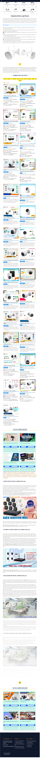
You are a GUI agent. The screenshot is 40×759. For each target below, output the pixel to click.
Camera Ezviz (29, 746)
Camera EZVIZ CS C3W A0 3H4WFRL (9, 390)
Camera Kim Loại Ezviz (20, 75)
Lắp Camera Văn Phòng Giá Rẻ (25, 721)
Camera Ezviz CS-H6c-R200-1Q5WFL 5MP (27, 219)
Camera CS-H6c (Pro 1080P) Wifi (9, 365)
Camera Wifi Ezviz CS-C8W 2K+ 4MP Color (11, 145)
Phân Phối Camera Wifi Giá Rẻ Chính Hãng (13, 475)
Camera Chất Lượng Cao (20, 746)
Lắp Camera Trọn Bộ (19, 742)
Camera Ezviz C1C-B (23, 239)
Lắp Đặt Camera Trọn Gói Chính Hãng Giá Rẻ (11, 722)
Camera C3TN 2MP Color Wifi (8, 217)
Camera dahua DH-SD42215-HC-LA (23, 472)
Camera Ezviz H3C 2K (7, 344)
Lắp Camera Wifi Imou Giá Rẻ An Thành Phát (20, 476)
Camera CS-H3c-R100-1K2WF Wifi (26, 97)
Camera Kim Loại (6, 82)
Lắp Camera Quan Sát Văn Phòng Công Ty (11, 701)
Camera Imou (29, 745)
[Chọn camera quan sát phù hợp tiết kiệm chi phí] (36, 7)
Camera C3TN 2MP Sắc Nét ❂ (8, 415)
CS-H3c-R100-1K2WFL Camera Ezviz (9, 95)
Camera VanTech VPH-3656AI (12, 472)
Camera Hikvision (30, 743)
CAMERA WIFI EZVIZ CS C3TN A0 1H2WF (26, 259)
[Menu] (1, 1)
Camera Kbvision (30, 742)
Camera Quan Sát (23, 701)
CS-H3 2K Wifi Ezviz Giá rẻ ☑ (25, 121)
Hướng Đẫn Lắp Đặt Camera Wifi (26, 475)
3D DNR (20, 80)
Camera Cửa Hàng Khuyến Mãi (19, 744)
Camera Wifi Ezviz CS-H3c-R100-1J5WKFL (10, 121)
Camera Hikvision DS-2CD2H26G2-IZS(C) (19, 473)
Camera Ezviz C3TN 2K (24, 391)
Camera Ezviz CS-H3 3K (7, 239)
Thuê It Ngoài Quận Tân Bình (25, 443)
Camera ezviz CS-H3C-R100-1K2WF (26, 301)
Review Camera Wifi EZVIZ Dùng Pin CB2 (11, 443)
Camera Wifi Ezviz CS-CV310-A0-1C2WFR (10, 302)
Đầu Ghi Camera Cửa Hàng (20, 747)
